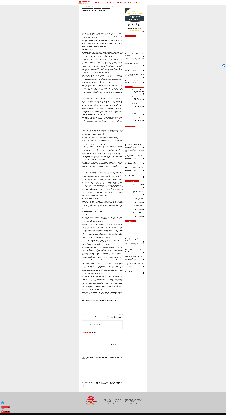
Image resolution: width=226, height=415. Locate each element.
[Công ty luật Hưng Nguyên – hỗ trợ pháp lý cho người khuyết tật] (128, 92)
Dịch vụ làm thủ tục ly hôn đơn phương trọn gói (138, 185)
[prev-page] (82, 386)
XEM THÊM (94, 332)
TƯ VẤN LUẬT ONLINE (128, 2)
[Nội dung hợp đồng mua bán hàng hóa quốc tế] (134, 136)
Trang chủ (83, 6)
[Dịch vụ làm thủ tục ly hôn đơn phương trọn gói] (128, 186)
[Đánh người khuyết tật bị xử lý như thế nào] (128, 99)
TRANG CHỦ (96, 2)
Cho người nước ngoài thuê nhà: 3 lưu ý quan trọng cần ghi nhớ (134, 257)
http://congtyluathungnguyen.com (95, 324)
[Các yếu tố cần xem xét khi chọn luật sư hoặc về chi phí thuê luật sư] (102, 377)
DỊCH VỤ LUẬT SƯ (110, 2)
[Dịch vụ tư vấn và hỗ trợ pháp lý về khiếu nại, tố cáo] (88, 339)
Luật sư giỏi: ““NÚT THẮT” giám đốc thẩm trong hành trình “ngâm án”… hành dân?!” (113, 317)
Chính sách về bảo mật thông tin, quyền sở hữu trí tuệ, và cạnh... (134, 174)
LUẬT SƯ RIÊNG (119, 2)
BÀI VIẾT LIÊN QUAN (86, 332)
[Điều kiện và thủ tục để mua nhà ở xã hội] (134, 230)
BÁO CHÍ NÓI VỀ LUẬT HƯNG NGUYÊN (92, 6)
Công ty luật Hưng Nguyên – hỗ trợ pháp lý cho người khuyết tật (138, 91)
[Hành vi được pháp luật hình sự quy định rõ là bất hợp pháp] (128, 113)
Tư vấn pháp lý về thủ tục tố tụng (101, 357)
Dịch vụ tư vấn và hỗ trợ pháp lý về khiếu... (134, 54)
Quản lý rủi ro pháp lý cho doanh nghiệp (134, 162)
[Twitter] (85, 14)
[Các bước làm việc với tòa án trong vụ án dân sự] (88, 364)
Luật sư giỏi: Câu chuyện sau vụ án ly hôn (90, 316)
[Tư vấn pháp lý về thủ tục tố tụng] (102, 351)
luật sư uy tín (117, 300)
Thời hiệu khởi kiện (113, 369)
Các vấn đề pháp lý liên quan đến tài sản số (134, 168)
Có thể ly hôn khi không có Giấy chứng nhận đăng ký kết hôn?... (138, 207)
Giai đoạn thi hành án (113, 344)
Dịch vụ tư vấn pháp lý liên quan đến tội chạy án (138, 118)
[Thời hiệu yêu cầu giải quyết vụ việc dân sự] (102, 364)
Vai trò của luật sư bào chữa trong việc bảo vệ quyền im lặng (134, 74)
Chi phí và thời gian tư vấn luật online (138, 192)
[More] (93, 14)
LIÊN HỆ (136, 2)
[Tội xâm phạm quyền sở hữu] (128, 106)
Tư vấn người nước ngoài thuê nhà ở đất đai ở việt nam (134, 263)
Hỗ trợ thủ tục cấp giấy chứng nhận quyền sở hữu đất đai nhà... (134, 270)
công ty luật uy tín (96, 300)
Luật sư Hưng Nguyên (86, 11)
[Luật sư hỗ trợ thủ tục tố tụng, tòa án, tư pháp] (116, 351)
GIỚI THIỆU (103, 2)
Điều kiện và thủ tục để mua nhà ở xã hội (134, 239)
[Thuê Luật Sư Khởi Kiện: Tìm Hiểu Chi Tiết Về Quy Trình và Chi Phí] (116, 377)
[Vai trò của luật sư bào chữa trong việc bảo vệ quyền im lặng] (88, 351)
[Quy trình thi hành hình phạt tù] (102, 339)
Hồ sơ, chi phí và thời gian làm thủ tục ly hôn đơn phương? (138, 200)
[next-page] (84, 386)
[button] (146, 2)
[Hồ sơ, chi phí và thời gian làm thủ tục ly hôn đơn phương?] (128, 200)
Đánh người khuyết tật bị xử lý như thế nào (138, 97)
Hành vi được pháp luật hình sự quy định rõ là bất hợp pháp (137, 112)
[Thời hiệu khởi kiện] (116, 364)
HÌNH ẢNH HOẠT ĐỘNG (97, 8)
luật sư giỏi (102, 300)
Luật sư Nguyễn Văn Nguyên (109, 300)
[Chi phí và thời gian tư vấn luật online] (128, 193)
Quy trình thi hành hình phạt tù (101, 344)
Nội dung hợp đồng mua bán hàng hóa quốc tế (133, 145)
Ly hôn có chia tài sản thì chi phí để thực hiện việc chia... (137, 214)
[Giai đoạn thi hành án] (116, 339)
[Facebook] (83, 14)
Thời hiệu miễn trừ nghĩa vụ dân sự (87, 382)
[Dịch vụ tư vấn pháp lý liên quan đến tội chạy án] (128, 120)
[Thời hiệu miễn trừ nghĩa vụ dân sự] (88, 377)
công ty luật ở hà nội (88, 300)
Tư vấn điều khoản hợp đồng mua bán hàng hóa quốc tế (134, 156)
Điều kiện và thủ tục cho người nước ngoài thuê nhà (134, 250)
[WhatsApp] (91, 14)
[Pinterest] (88, 14)
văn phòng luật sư (85, 301)
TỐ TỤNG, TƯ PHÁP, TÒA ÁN (106, 8)
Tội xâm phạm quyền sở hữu (137, 104)
